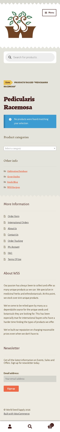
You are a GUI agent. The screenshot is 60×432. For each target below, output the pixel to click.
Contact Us (13, 234)
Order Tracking (15, 241)
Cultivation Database (17, 171)
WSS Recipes (13, 187)
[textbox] (30, 148)
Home (7, 82)
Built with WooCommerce (17, 413)
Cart (46, 424)
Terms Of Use (14, 259)
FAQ (10, 253)
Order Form (13, 216)
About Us (12, 228)
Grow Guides (13, 176)
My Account (13, 247)
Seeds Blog (12, 182)
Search (30, 426)
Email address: (11, 373)
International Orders (18, 222)
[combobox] (30, 148)
